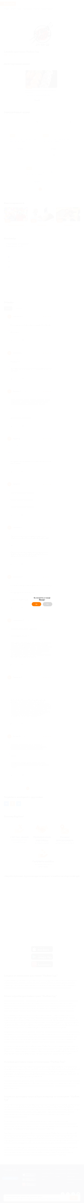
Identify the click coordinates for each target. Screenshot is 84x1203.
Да (36, 604)
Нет (47, 604)
